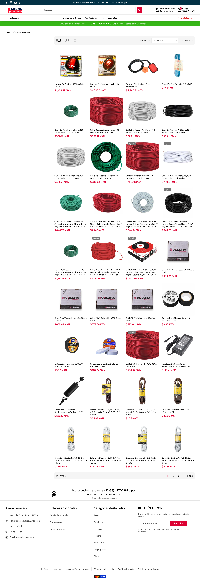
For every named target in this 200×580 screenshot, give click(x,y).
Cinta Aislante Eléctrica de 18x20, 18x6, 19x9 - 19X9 (176, 319)
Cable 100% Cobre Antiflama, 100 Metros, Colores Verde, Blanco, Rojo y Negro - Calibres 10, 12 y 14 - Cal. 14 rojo (106, 224)
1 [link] (167, 475)
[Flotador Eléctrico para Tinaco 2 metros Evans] (142, 65)
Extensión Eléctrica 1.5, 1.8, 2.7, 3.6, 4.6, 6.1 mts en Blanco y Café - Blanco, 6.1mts (70, 460)
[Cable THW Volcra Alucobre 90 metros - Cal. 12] (178, 251)
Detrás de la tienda (59, 515)
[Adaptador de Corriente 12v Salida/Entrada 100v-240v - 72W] (70, 390)
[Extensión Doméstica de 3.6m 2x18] (178, 65)
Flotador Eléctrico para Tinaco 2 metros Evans (139, 85)
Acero (96, 515)
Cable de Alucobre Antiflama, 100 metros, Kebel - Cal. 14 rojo (104, 131)
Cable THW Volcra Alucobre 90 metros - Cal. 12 (178, 271)
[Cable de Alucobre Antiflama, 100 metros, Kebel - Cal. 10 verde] (106, 156)
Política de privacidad (51, 569)
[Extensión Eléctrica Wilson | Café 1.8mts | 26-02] (178, 390)
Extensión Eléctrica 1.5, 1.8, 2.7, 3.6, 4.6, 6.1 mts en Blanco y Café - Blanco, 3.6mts (142, 460)
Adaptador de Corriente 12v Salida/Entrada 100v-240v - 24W (176, 365)
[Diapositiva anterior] (55, 2)
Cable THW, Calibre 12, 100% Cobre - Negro (106, 319)
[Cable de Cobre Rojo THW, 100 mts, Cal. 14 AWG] (142, 345)
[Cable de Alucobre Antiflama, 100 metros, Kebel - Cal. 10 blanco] (178, 156)
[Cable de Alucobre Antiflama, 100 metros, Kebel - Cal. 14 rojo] (106, 111)
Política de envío (126, 569)
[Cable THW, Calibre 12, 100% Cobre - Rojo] (142, 299)
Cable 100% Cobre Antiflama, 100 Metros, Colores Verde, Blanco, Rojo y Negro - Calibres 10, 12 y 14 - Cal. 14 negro (177, 224)
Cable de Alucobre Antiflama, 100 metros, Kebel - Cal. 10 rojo (140, 177)
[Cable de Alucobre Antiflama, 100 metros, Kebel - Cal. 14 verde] (70, 111)
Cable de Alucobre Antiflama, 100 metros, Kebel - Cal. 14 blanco (140, 131)
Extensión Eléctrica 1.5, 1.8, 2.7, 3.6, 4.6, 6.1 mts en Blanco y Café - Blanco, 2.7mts (178, 460)
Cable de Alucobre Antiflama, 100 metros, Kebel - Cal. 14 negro (176, 131)
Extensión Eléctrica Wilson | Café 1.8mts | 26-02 (176, 410)
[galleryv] (67, 40)
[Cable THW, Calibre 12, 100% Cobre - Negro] (106, 299)
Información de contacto (77, 569)
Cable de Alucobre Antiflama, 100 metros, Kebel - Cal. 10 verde (104, 177)
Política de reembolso (148, 569)
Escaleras (98, 522)
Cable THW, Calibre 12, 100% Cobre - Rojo (142, 319)
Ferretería (98, 529)
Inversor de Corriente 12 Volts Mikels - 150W (106, 85)
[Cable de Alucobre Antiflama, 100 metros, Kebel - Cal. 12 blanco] (70, 156)
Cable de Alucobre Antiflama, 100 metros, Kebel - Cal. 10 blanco (176, 177)
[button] (186, 10)
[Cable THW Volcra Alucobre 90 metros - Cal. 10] (70, 299)
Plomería (98, 556)
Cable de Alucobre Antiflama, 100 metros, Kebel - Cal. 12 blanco (69, 177)
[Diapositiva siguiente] (144, 2)
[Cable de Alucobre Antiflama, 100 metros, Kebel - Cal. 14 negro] (178, 111)
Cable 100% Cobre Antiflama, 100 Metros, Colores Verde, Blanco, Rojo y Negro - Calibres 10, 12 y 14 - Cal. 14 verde (70, 224)
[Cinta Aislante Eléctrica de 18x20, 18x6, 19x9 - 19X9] (178, 299)
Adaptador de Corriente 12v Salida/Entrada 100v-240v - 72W (68, 410)
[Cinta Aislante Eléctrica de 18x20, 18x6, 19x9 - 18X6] (70, 345)
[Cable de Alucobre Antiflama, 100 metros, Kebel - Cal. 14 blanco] (142, 111)
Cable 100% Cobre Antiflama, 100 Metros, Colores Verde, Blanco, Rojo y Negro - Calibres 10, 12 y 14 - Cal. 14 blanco (142, 224)
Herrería (97, 535)
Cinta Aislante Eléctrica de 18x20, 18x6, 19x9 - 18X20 (104, 365)
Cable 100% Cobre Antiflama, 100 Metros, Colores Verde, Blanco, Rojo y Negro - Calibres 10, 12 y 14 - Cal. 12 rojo (106, 272)
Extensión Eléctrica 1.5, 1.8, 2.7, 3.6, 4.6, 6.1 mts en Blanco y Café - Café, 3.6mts (105, 412)
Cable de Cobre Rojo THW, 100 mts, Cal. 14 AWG (141, 365)
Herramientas (100, 542)
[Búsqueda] (139, 10)
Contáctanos (56, 522)
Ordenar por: (145, 40)
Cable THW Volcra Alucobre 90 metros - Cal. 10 (70, 319)
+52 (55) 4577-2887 (116, 490)
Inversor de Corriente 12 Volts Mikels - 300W (70, 85)
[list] (75, 40)
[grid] (59, 40)
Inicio (7, 32)
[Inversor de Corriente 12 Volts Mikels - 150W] (106, 65)
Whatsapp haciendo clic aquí (104, 494)
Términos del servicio (104, 569)
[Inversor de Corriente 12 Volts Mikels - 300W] (70, 65)
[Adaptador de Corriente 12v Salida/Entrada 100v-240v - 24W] (178, 345)
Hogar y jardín (100, 549)
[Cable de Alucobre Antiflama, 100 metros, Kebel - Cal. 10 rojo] (142, 156)
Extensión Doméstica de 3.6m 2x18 (177, 84)
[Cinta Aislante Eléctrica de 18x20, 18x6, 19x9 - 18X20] (106, 345)
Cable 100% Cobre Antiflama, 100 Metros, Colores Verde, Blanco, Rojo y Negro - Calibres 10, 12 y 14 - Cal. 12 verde (70, 272)
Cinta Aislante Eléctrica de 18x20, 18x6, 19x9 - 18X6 (68, 365)
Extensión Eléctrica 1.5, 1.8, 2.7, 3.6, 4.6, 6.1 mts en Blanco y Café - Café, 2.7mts (141, 412)
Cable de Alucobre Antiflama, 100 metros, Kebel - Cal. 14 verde (69, 131)
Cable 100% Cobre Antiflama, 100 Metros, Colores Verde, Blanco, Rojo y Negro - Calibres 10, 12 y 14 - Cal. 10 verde (142, 272)
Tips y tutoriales (57, 529)
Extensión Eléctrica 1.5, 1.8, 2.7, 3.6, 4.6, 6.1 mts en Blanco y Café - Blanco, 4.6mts (106, 460)
